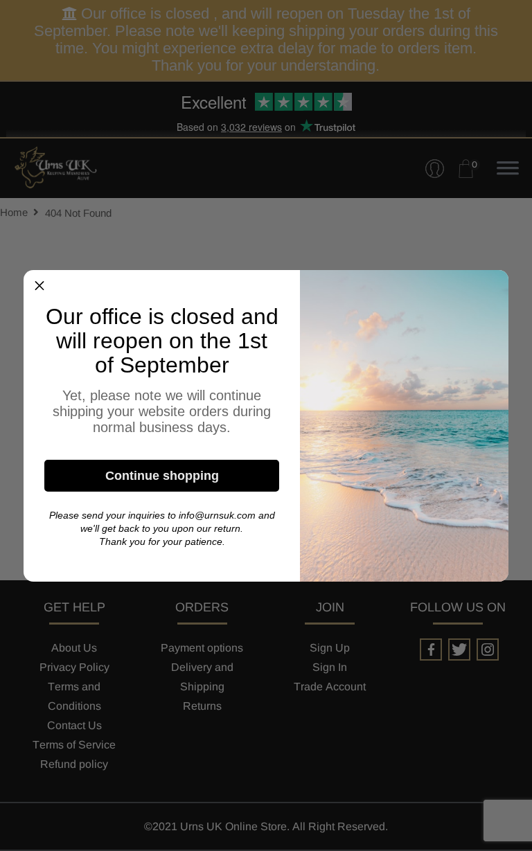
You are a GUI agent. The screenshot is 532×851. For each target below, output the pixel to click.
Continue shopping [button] (162, 476)
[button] (39, 286)
